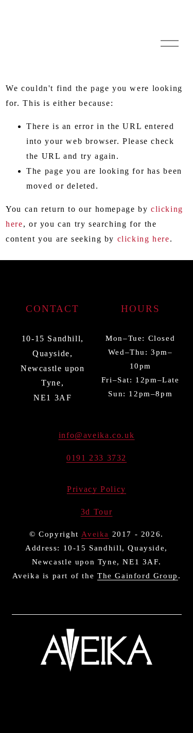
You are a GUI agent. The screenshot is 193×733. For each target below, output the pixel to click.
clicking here (143, 238)
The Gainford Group (137, 576)
